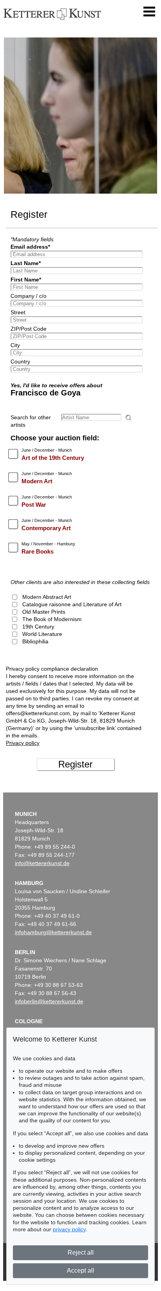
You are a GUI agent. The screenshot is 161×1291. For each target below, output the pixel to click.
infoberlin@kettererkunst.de (49, 1001)
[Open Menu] (149, 11)
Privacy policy (22, 743)
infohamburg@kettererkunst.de (53, 932)
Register (75, 764)
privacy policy (69, 1229)
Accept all (80, 1270)
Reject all (81, 1252)
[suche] (129, 417)
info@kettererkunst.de (42, 863)
